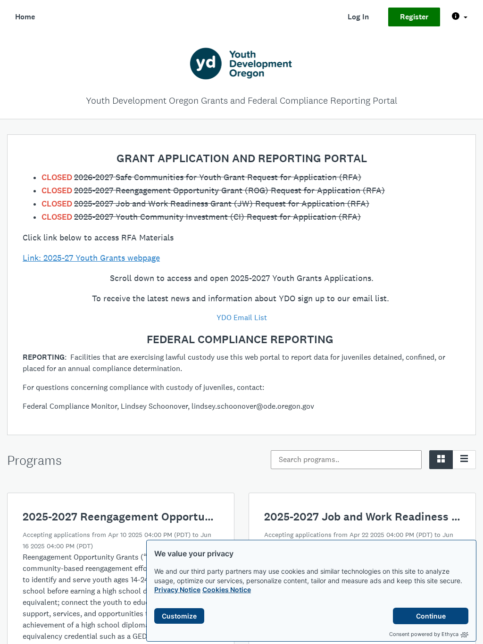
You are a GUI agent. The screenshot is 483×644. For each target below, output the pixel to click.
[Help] (460, 17)
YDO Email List (242, 317)
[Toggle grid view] (441, 459)
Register (414, 17)
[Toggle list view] (464, 459)
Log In (358, 17)
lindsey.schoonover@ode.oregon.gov (253, 406)
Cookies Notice (226, 590)
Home (25, 17)
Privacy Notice (177, 590)
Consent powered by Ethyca (423, 634)
